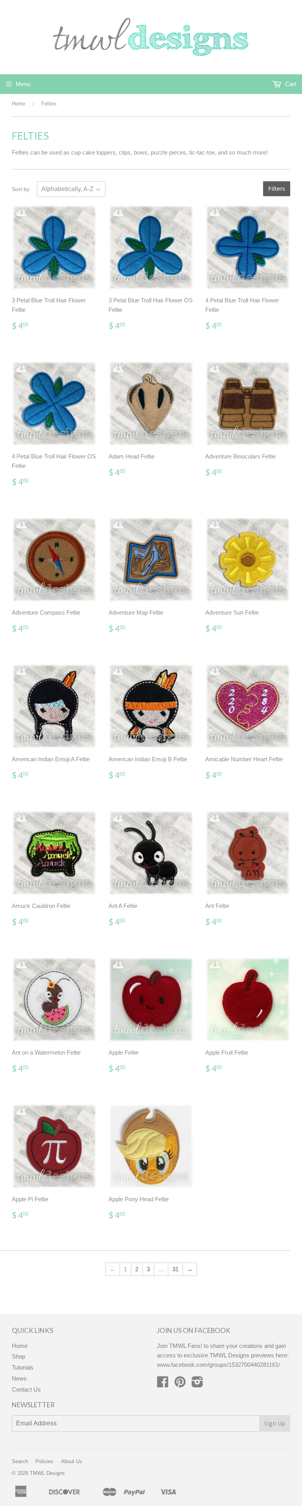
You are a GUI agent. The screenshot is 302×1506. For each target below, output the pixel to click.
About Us (71, 1461)
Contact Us (26, 1389)
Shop (18, 1356)
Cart (290, 84)
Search (20, 1461)
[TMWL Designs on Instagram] (197, 1384)
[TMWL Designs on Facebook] (163, 1384)
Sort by (20, 189)
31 (175, 1269)
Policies (44, 1461)
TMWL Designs (47, 1473)
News (19, 1378)
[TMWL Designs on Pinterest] (180, 1384)
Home (18, 104)
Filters (276, 188)
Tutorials (22, 1367)
